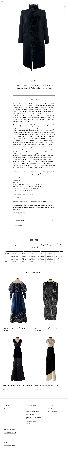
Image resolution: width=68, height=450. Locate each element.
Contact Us (29, 409)
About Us (6, 409)
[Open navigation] (2, 1)
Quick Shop (17, 317)
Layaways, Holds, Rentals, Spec (33, 418)
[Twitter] (21, 212)
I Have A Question (34, 99)
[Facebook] (18, 212)
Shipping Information (32, 411)
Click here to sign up (10, 432)
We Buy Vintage (53, 411)
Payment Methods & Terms (32, 422)
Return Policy (30, 414)
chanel (34, 81)
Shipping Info (18, 225)
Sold (34, 93)
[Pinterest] (24, 212)
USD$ (5, 442)
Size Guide (51, 409)
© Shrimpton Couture (9, 445)
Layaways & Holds (19, 220)
